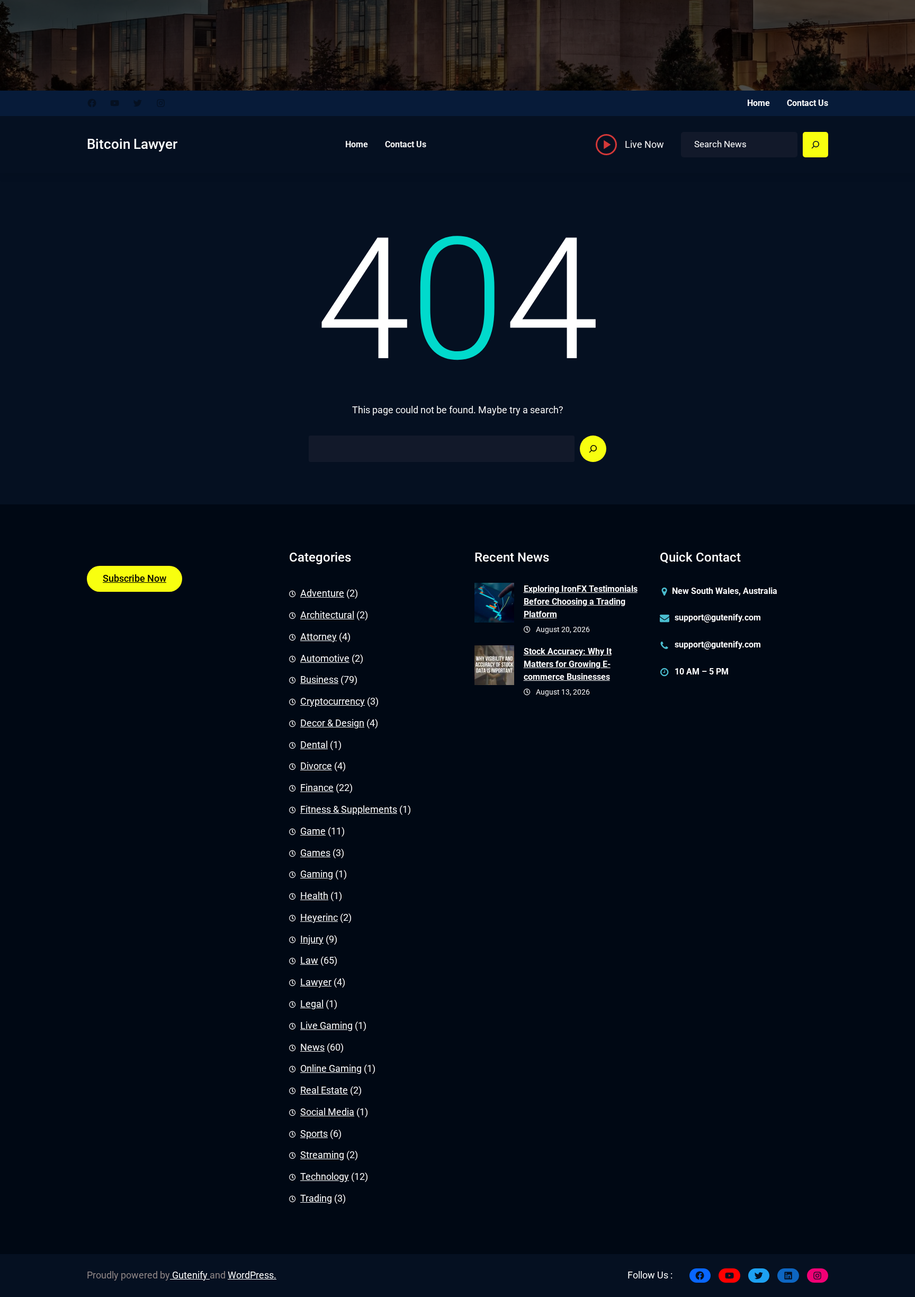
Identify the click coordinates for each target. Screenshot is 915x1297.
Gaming (316, 874)
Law (309, 960)
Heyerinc (319, 917)
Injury (312, 939)
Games (315, 853)
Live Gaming (326, 1025)
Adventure (322, 593)
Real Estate (324, 1090)
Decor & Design (332, 723)
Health (314, 896)
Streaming (322, 1155)
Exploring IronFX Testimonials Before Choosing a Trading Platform (581, 601)
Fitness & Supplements (348, 809)
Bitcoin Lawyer (132, 144)
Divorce (316, 766)
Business (319, 679)
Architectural (327, 615)
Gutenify (190, 1275)
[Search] (815, 144)
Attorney (318, 637)
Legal (312, 1004)
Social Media (327, 1112)
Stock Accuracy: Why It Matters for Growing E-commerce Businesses (568, 664)
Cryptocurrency (332, 701)
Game (313, 831)
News (312, 1047)
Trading (316, 1198)
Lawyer (315, 982)
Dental (314, 745)
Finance (317, 788)
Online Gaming (331, 1068)
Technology (324, 1176)
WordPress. (252, 1275)
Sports (314, 1134)
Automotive (324, 658)
